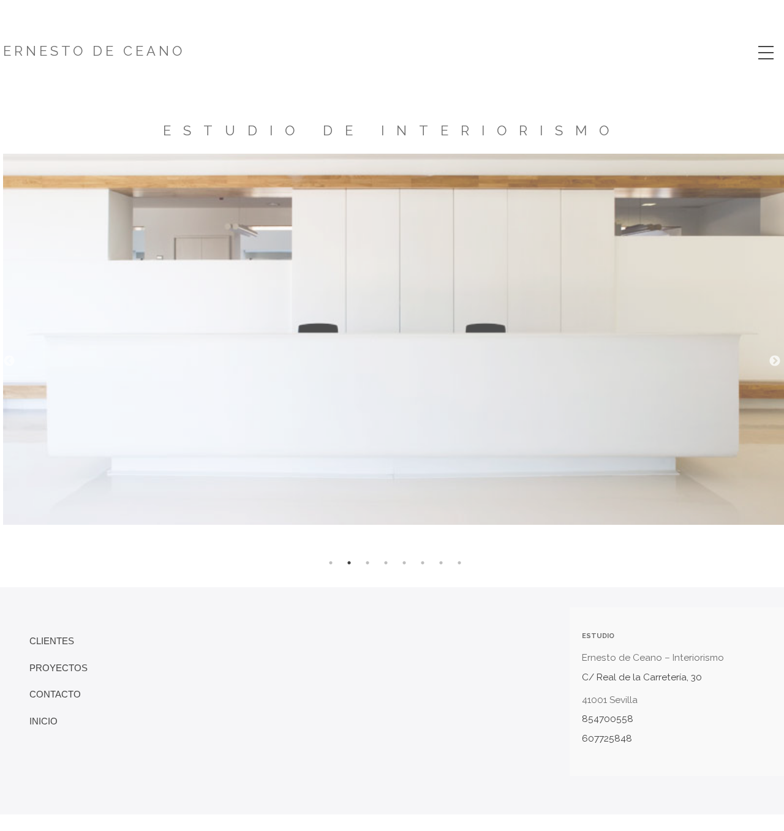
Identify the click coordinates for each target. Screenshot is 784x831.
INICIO (43, 721)
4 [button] (386, 563)
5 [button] (404, 563)
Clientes (51, 641)
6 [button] (423, 563)
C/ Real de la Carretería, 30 (642, 677)
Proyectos (58, 668)
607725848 (607, 738)
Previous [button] (9, 361)
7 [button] (441, 563)
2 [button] (349, 563)
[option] (393, 401)
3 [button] (367, 563)
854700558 (607, 718)
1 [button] (331, 563)
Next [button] (775, 361)
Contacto (55, 694)
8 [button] (459, 563)
